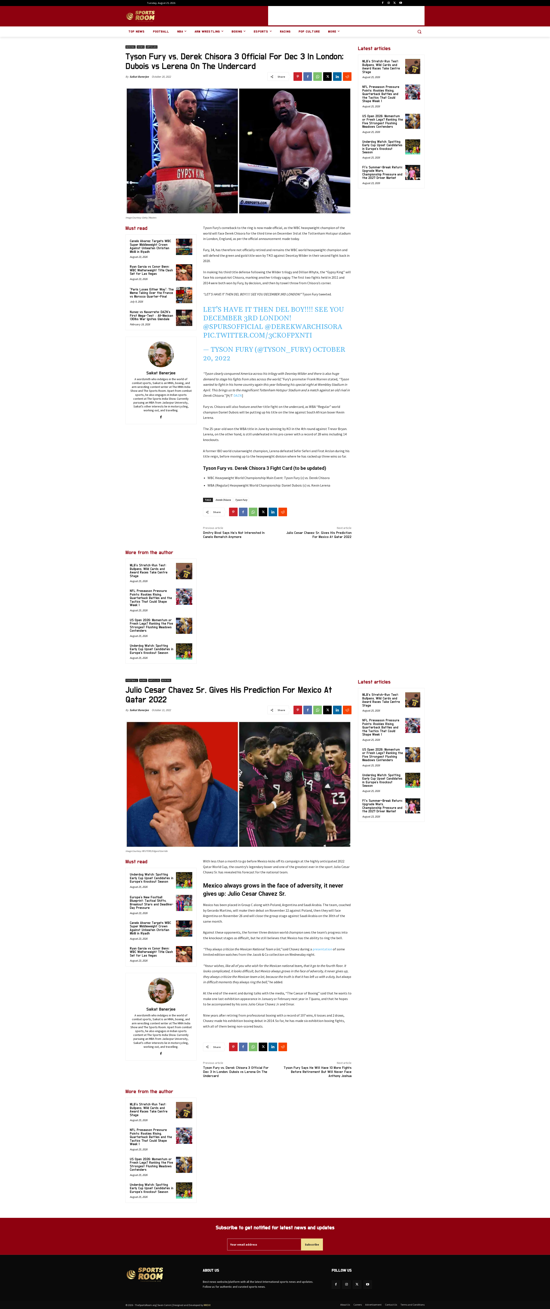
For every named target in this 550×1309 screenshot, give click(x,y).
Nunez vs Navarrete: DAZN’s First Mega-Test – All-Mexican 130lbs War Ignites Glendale (151, 315)
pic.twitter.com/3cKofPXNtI (257, 335)
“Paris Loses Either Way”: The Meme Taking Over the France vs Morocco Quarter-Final (152, 293)
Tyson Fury (241, 499)
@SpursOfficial (233, 327)
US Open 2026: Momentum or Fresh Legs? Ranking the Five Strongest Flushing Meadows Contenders (151, 626)
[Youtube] (400, 3)
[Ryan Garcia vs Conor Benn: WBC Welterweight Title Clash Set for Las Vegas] (184, 272)
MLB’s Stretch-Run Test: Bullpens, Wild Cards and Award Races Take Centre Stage (148, 571)
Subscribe (312, 1244)
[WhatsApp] (317, 76)
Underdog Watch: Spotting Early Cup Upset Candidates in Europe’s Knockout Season (151, 649)
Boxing (130, 47)
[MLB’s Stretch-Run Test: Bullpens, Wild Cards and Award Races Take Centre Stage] (184, 571)
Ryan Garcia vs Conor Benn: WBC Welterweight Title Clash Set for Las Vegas (151, 270)
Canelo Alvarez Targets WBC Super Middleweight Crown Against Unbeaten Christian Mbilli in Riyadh (150, 247)
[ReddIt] (347, 76)
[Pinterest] (297, 76)
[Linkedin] (337, 76)
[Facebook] (382, 3)
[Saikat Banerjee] (161, 354)
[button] (419, 31)
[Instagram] (388, 3)
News (141, 47)
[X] (394, 3)
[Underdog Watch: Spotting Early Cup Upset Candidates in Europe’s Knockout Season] (184, 651)
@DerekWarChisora (303, 327)
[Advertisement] (346, 15)
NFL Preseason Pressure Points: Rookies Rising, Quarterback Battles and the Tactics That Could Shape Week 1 (151, 598)
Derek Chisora (223, 499)
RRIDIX (207, 1305)
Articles (152, 47)
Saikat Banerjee (139, 76)
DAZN (238, 395)
